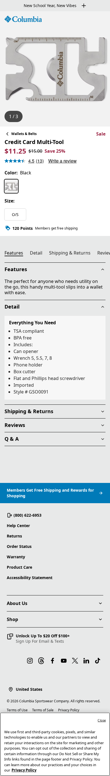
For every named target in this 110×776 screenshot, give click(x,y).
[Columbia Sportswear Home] (23, 19)
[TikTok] (97, 660)
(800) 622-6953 (27, 515)
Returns (14, 536)
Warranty (16, 556)
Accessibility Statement (29, 577)
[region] (55, 69)
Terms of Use (17, 710)
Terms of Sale (43, 710)
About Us (17, 603)
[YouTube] (63, 660)
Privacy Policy (68, 710)
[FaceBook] (52, 660)
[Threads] (41, 660)
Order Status (19, 546)
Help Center (18, 525)
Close (102, 720)
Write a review (62, 161)
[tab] (16, 253)
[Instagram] (30, 660)
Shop (12, 619)
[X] (75, 660)
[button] (38, 638)
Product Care (19, 567)
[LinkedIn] (86, 660)
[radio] (11, 186)
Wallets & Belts (24, 133)
